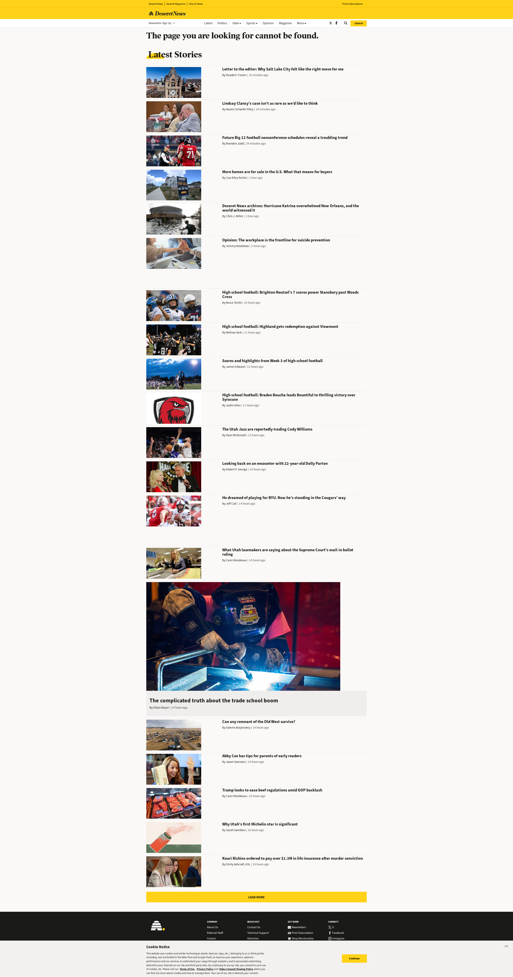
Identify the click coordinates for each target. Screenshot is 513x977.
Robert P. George (236, 469)
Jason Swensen (235, 762)
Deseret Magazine (175, 4)
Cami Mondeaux (236, 560)
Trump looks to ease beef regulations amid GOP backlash (272, 790)
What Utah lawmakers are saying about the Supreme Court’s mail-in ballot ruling (287, 552)
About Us (212, 927)
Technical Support (258, 933)
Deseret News (156, 4)
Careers (211, 938)
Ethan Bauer (161, 708)
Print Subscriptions (352, 4)
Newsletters (299, 927)
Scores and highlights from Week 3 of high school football (272, 360)
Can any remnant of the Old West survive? (258, 721)
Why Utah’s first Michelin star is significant (260, 824)
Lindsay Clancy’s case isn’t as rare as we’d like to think (270, 103)
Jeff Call (231, 504)
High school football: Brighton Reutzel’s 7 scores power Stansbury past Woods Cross (290, 294)
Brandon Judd (235, 144)
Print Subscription (302, 933)
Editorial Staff (215, 933)
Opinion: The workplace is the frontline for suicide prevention (276, 240)
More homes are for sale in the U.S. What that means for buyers (277, 172)
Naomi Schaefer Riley (239, 109)
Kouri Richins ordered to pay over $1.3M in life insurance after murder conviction (292, 858)
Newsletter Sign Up (160, 23)
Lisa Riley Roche (236, 178)
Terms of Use (187, 969)
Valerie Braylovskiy (238, 728)
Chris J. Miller (234, 216)
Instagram (338, 938)
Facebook (338, 933)
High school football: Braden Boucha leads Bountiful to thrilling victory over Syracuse (288, 397)
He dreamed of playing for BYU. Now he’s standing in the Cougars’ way (284, 497)
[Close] (506, 947)
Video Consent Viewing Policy (236, 969)
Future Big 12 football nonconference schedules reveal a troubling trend (284, 137)
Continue (354, 958)
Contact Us (253, 927)
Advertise (253, 938)
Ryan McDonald (236, 435)
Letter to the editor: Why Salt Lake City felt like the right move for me (282, 69)
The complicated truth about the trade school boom (213, 700)
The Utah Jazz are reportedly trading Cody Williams (267, 429)
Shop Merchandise (303, 938)
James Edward (235, 367)
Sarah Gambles (235, 830)
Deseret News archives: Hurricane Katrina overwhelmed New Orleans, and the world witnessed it (290, 208)
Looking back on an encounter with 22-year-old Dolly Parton (275, 463)
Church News (196, 4)
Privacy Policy (205, 969)
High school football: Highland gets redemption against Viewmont (280, 326)
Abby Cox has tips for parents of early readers (262, 756)
